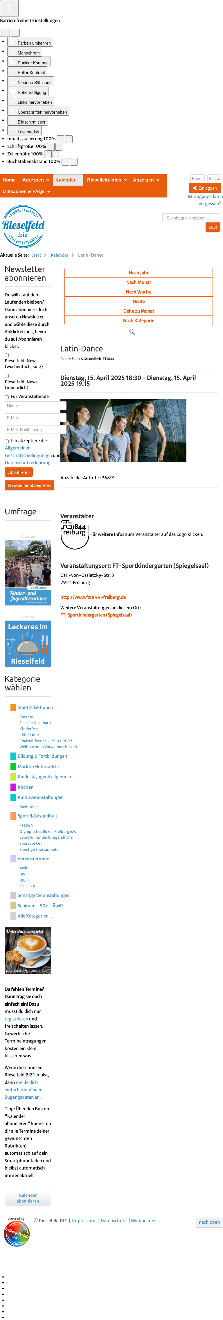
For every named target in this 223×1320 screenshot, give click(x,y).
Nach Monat (138, 282)
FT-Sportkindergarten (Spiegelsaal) (96, 615)
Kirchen (25, 787)
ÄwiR (24, 868)
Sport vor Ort (30, 843)
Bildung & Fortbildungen (42, 756)
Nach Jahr (139, 272)
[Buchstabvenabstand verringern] (65, 162)
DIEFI (24, 880)
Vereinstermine (33, 859)
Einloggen (208, 188)
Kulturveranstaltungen (41, 797)
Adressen (33, 179)
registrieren (16, 1019)
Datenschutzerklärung (28, 462)
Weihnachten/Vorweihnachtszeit (48, 746)
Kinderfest (28, 728)
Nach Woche (138, 292)
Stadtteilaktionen (35, 707)
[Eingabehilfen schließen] (15, 33)
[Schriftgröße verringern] (51, 147)
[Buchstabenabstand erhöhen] (74, 162)
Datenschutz (114, 1220)
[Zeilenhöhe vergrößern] (56, 154)
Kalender (65, 179)
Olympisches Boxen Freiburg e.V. (47, 831)
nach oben (209, 1222)
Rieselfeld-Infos (104, 179)
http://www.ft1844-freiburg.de (93, 597)
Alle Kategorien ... (35, 916)
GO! (213, 227)
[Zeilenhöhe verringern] (48, 154)
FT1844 (26, 825)
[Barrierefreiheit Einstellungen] (9, 8)
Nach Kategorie (138, 320)
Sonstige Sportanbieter (39, 849)
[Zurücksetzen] (5, 33)
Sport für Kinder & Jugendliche (46, 837)
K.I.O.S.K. (28, 886)
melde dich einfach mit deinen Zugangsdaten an (23, 1090)
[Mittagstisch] (28, 643)
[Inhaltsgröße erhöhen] (69, 139)
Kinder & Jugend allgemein (44, 776)
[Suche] (132, 332)
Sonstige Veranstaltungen (44, 895)
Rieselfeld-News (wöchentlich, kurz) (24, 363)
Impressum (84, 1220)
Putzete (26, 717)
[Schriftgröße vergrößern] (59, 147)
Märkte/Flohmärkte (38, 766)
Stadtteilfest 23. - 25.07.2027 (45, 741)
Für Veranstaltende (30, 396)
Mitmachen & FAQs (24, 191)
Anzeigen (143, 179)
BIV (22, 874)
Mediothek (29, 806)
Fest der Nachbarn (35, 722)
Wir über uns (143, 1220)
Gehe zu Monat (138, 311)
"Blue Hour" (30, 734)
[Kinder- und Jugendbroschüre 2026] (28, 572)
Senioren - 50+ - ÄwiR (40, 906)
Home (9, 179)
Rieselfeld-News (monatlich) (21, 384)
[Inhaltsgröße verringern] (60, 139)
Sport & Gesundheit (37, 816)
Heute (139, 301)
